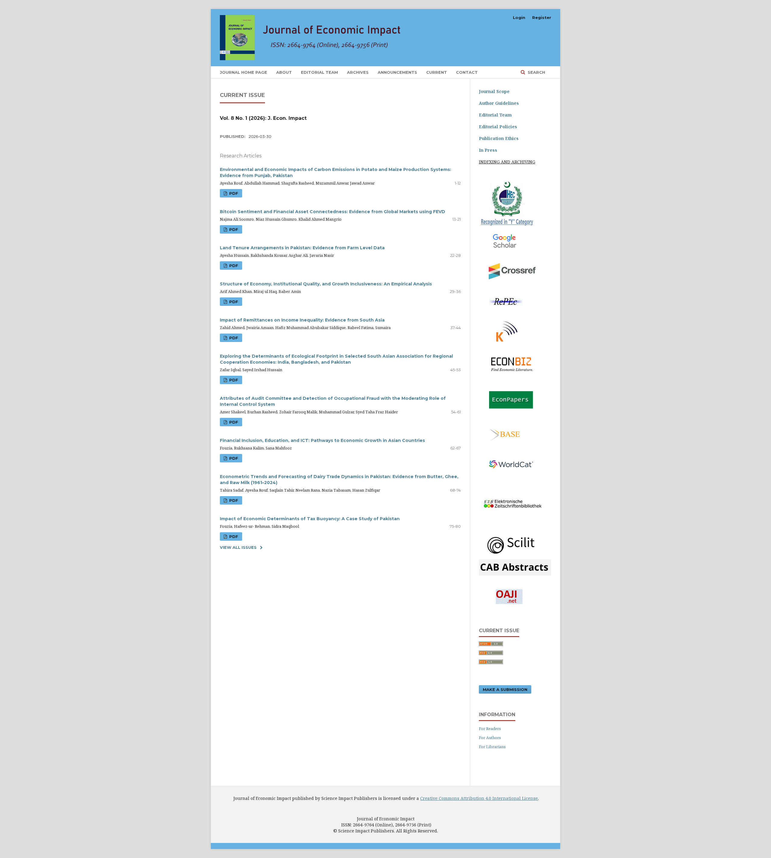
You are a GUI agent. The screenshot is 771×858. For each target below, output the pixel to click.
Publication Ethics (499, 138)
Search (535, 72)
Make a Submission (505, 689)
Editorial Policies (498, 126)
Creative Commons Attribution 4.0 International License (479, 798)
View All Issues (238, 547)
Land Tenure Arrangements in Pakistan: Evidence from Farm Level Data (302, 247)
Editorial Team (319, 72)
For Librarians (492, 746)
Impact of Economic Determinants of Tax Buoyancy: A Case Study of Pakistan (310, 518)
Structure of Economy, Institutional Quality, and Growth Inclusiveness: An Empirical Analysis (326, 284)
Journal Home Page (243, 72)
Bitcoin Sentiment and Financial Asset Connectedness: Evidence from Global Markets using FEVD (332, 211)
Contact (467, 72)
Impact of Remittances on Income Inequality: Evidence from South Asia (302, 320)
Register (541, 17)
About (284, 72)
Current (436, 72)
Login (519, 17)
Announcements (397, 72)
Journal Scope (494, 91)
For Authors (490, 737)
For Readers (490, 728)
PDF (233, 193)
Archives (358, 72)
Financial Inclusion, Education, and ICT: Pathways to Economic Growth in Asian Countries (322, 440)
